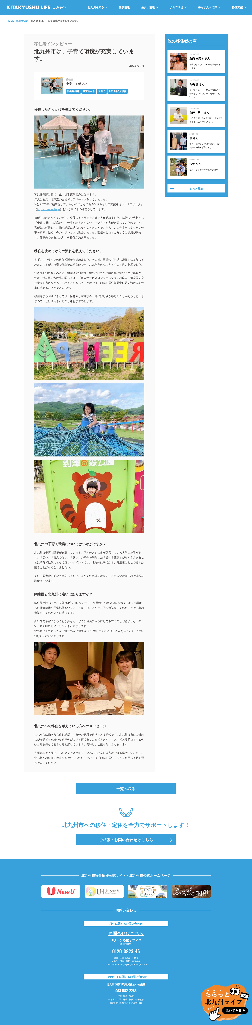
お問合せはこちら (126, 933)
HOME (10, 20)
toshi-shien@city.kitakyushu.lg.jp (126, 1002)
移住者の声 (22, 20)
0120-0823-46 (126, 951)
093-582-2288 (126, 990)
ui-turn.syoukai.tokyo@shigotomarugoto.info (126, 964)
